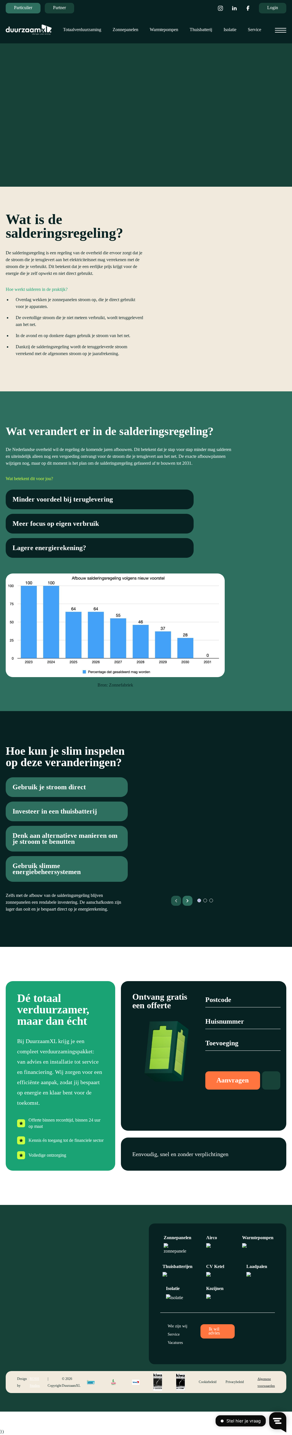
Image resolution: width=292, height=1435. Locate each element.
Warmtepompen (164, 29)
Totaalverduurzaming (82, 29)
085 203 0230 (96, 1315)
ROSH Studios (35, 1382)
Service (254, 29)
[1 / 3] (225, 851)
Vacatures (175, 1343)
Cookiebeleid (207, 1382)
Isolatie (230, 29)
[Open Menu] (280, 30)
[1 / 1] (217, 281)
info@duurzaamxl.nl (102, 1309)
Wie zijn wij (177, 1326)
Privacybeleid (235, 1382)
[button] (187, 901)
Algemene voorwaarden (266, 1382)
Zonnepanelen (125, 29)
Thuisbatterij (201, 29)
